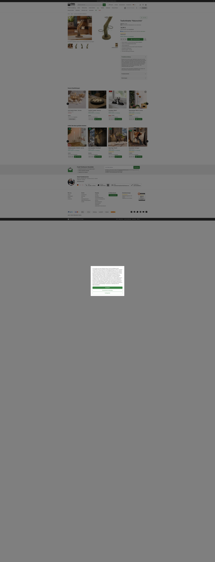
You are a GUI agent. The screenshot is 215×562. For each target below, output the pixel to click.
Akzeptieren (107, 287)
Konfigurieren (107, 293)
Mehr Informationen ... (96, 284)
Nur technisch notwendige (107, 290)
